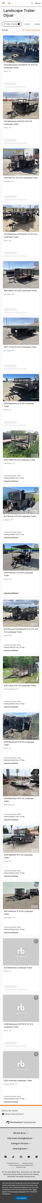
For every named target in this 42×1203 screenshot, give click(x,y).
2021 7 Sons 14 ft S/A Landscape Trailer (20, 347)
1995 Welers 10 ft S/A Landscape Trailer (20, 290)
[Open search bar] (32, 3)
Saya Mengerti (21, 1198)
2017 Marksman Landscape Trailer (18, 968)
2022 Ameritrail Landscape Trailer (18, 1080)
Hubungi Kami (30, 1122)
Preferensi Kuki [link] (21, 1167)
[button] (12, 24)
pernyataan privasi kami (18, 1192)
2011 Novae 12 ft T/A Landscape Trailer (20, 516)
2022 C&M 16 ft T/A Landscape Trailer (19, 460)
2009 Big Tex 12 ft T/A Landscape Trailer (21, 178)
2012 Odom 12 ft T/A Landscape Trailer (20, 685)
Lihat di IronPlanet (11, 481)
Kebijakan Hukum (27, 1163)
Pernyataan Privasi (13, 1163)
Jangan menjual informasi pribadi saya (21, 1165)
